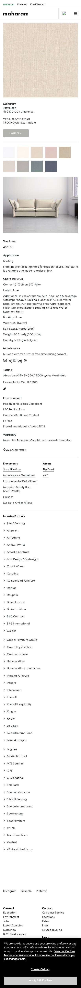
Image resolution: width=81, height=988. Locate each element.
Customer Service (53, 912)
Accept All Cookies (40, 980)
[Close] (74, 944)
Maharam (8, 4)
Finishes (8, 497)
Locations (48, 917)
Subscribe (9, 930)
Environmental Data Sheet (20, 481)
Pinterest (41, 891)
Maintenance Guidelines (19, 475)
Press (45, 925)
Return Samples (13, 925)
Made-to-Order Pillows (17, 503)
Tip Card (48, 469)
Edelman (22, 4)
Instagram (9, 891)
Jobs (6, 921)
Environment (11, 917)
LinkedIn (26, 891)
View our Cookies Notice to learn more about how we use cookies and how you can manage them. (39, 955)
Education (9, 912)
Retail (46, 921)
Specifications (12, 469)
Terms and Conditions (30, 440)
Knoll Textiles (37, 4)
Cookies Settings (40, 969)
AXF (45, 475)
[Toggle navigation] (63, 13)
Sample (16, 133)
